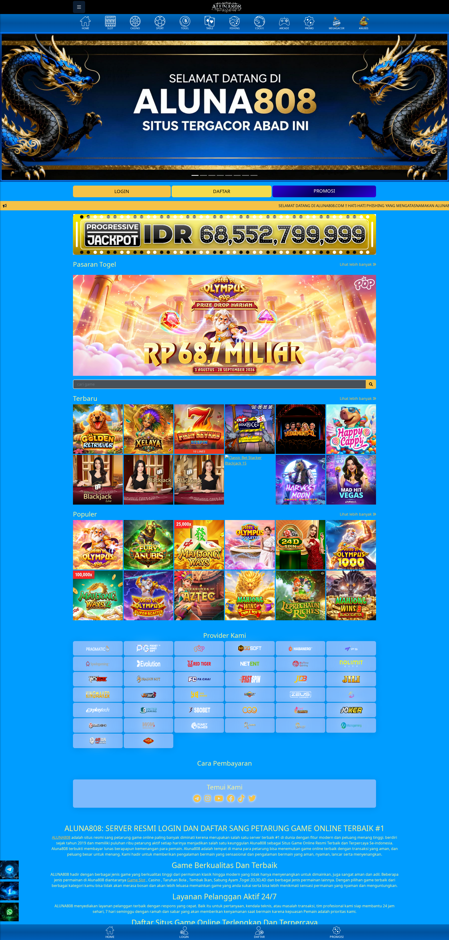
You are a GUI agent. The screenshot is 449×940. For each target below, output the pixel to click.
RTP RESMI (224, 235)
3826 (292, 356)
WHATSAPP (224, 250)
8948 (190, 356)
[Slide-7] (253, 175)
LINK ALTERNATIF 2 (224, 221)
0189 (88, 356)
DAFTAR (221, 191)
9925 (258, 356)
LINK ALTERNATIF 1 (224, 206)
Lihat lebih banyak (356, 336)
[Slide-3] (220, 175)
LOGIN (121, 191)
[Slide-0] (195, 175)
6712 (157, 356)
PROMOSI (324, 191)
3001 (122, 356)
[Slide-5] (237, 175)
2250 (224, 356)
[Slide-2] (211, 175)
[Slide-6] (245, 175)
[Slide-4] (228, 175)
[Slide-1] (203, 175)
